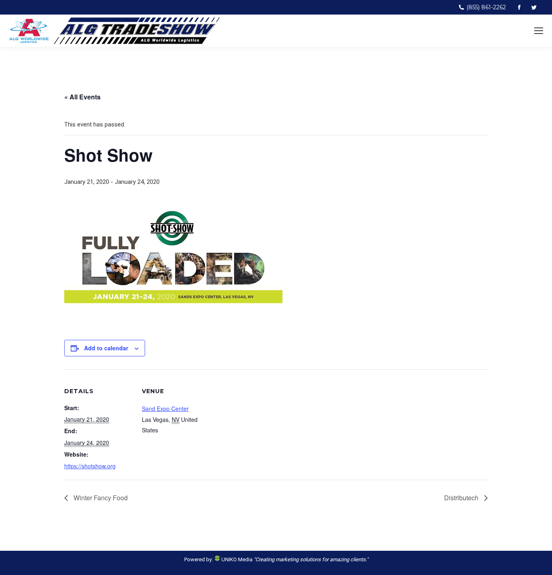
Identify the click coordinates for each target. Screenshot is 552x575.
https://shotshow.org (90, 466)
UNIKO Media (236, 559)
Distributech (462, 497)
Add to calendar (106, 348)
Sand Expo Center (165, 408)
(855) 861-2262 (486, 7)
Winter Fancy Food (100, 497)
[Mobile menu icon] (538, 30)
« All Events (82, 96)
